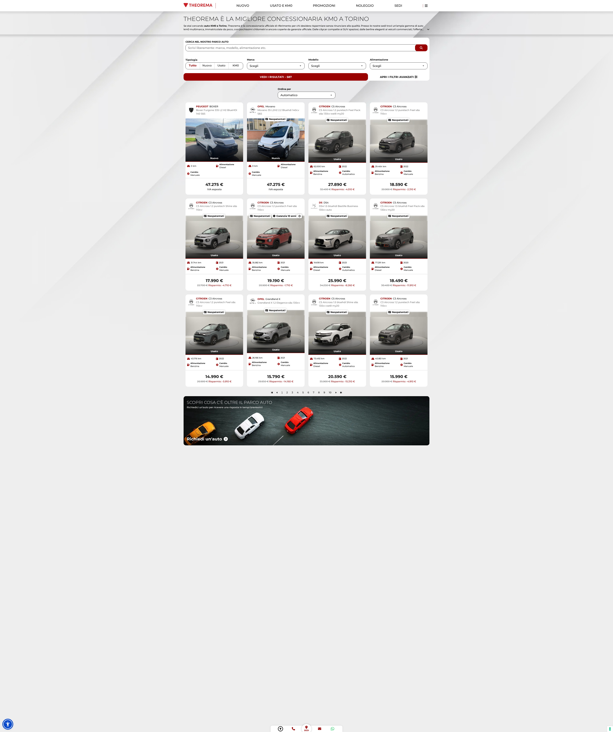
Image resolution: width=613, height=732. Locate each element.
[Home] (200, 5)
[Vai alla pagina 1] (272, 392)
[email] (319, 729)
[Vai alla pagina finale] (341, 392)
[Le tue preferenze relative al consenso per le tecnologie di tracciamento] (610, 729)
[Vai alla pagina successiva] (335, 392)
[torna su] (280, 729)
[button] (7, 724)
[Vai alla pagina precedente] (277, 392)
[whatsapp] (332, 729)
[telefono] (293, 729)
